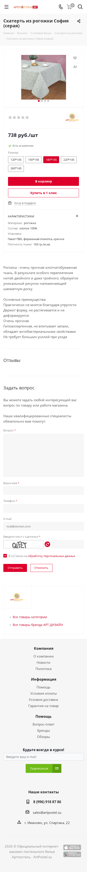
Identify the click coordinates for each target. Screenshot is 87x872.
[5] (27, 117)
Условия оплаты (43, 693)
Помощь (43, 687)
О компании (43, 656)
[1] (10, 117)
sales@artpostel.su (47, 812)
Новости (43, 662)
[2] (14, 117)
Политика (43, 668)
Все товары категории (30, 617)
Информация (43, 679)
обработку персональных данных (51, 556)
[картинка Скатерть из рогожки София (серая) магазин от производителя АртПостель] (43, 77)
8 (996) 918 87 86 (47, 801)
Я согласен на (41, 556)
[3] (19, 117)
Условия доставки (43, 699)
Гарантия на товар (43, 706)
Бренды (43, 730)
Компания (43, 648)
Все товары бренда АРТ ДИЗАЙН (38, 625)
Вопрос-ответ (43, 724)
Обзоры (43, 736)
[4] (23, 117)
